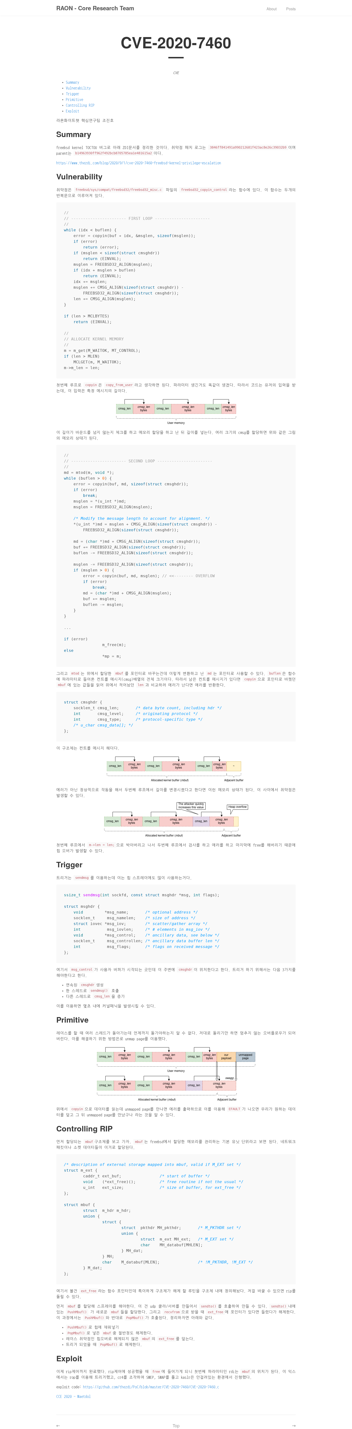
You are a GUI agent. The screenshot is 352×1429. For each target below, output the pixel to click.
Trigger (72, 94)
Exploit (72, 111)
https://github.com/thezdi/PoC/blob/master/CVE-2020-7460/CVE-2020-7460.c (151, 1387)
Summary (72, 82)
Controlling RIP (80, 105)
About (272, 8)
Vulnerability (78, 88)
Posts (291, 8)
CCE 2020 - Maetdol (73, 1396)
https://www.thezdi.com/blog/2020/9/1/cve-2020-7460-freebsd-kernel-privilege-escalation (138, 163)
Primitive (74, 99)
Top (176, 1426)
